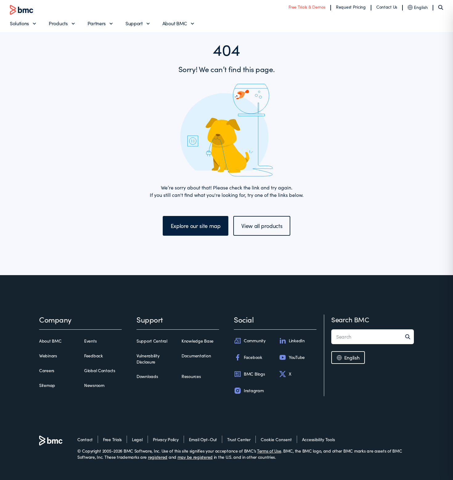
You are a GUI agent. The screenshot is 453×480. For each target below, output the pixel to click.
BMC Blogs (254, 374)
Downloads (147, 376)
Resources (191, 376)
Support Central (152, 341)
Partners (97, 23)
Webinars (48, 356)
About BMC (174, 23)
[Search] (440, 7)
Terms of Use (269, 451)
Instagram (253, 390)
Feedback (93, 356)
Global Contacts (99, 370)
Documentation (196, 356)
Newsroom (94, 385)
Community (254, 341)
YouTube (297, 357)
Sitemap (47, 385)
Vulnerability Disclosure (148, 359)
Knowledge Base (198, 341)
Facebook (253, 357)
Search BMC (350, 319)
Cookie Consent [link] (276, 439)
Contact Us (386, 7)
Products (58, 23)
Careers (46, 370)
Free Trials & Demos (306, 7)
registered (157, 457)
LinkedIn (297, 341)
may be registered (195, 457)
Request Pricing (351, 7)
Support (134, 23)
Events (90, 341)
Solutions (19, 23)
